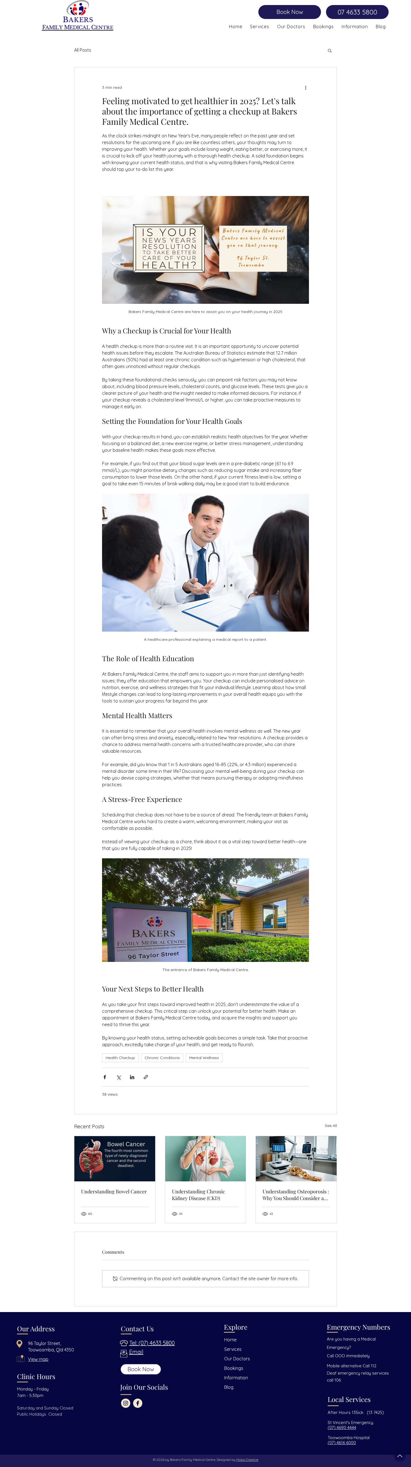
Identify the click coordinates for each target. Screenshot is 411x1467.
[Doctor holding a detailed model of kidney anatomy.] (205, 1158)
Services (233, 1349)
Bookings (233, 1368)
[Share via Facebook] (104, 1077)
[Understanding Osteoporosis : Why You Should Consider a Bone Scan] (296, 1158)
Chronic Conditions (162, 1057)
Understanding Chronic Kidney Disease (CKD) (198, 1194)
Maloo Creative (247, 1460)
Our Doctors (237, 1358)
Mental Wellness (204, 1057)
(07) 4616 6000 (342, 1442)
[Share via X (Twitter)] (118, 1077)
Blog (228, 1387)
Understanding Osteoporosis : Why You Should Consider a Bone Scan (296, 1194)
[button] (355, 26)
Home (230, 1339)
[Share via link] (145, 1077)
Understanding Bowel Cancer (114, 1191)
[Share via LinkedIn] (132, 1077)
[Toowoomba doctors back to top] (399, 1455)
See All (331, 1125)
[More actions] (305, 87)
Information (236, 1377)
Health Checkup (120, 1057)
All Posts (82, 50)
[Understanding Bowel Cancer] (114, 1158)
